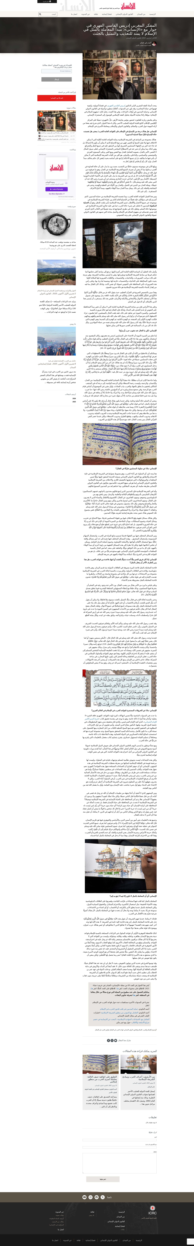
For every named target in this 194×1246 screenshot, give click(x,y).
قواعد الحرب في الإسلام (116, 1030)
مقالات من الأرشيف (58, 1222)
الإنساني (74, 199)
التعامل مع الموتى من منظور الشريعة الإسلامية (119, 1013)
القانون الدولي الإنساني (124, 14)
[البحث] (40, 14)
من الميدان (141, 14)
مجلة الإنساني (73, 142)
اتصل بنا (74, 14)
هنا (117, 988)
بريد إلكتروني (151, 1144)
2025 (74, 402)
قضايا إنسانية (107, 14)
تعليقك (155, 1152)
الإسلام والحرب (147, 1030)
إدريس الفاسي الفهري (116, 106)
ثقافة (96, 14)
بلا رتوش (91, 1215)
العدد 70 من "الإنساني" (56, 98)
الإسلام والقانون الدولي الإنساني (133, 1030)
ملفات (123, 1229)
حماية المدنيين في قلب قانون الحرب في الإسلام (119, 1009)
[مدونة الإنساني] (97, 5)
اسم (155, 1137)
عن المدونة (85, 14)
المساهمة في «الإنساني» (56, 1225)
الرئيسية (152, 14)
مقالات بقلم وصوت (65, 142)
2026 (74, 398)
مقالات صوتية (60, 1215)
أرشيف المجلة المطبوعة (56, 1218)
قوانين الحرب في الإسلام (102, 1030)
